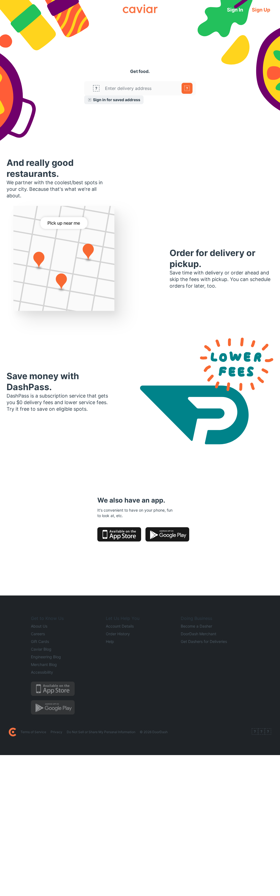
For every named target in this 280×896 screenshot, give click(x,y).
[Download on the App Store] (119, 534)
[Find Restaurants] (187, 88)
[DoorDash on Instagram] (268, 732)
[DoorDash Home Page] (12, 732)
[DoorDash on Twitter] (261, 732)
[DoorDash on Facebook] (255, 732)
